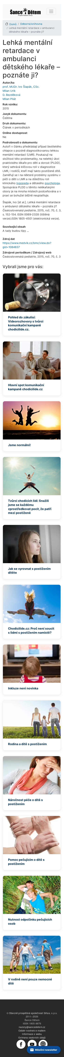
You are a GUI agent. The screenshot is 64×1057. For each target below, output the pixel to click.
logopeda (22, 183)
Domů (13, 24)
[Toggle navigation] (51, 11)
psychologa (52, 183)
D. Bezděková (11, 94)
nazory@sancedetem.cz (32, 1027)
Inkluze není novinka (23, 688)
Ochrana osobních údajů (32, 1037)
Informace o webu (32, 1034)
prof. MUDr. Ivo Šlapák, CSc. (21, 86)
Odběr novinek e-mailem (31, 1030)
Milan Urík (9, 90)
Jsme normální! (19, 445)
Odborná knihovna (31, 23)
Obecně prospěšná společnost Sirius (29, 1013)
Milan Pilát (9, 99)
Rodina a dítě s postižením (27, 744)
